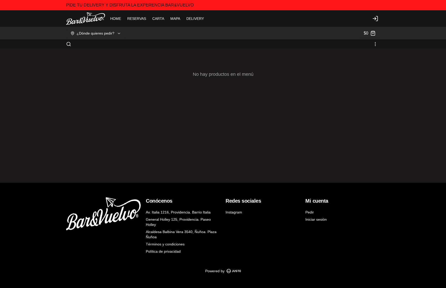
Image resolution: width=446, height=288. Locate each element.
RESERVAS (136, 19)
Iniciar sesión (316, 219)
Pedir (309, 212)
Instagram (234, 212)
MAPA (175, 19)
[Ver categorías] (375, 44)
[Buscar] (68, 44)
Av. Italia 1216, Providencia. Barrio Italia (178, 212)
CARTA (158, 19)
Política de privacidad (163, 251)
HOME (115, 19)
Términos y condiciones (165, 244)
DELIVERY (195, 19)
